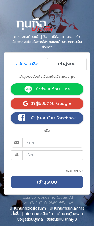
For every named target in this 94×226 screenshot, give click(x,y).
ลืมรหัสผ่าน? (74, 170)
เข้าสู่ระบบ (47, 182)
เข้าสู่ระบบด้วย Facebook (53, 118)
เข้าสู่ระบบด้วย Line (52, 89)
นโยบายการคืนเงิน (39, 214)
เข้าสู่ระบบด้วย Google (50, 103)
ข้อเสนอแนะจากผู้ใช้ (62, 219)
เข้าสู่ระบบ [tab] (66, 64)
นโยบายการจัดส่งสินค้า (28, 208)
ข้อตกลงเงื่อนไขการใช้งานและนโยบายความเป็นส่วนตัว (47, 44)
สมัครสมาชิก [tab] (27, 64)
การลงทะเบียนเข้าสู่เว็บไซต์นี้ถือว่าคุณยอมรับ (47, 42)
